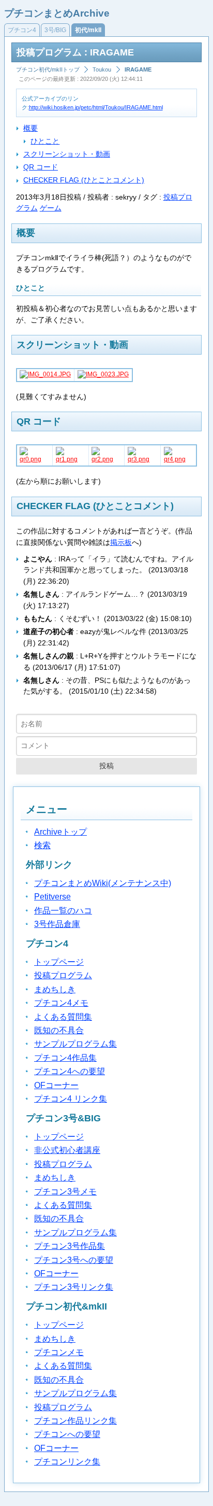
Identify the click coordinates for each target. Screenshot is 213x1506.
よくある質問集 (63, 1016)
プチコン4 (22, 30)
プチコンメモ (59, 1352)
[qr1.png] (70, 459)
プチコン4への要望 (69, 1071)
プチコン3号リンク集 (73, 1287)
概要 (30, 128)
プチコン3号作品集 (69, 1246)
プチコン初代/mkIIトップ (48, 69)
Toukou (102, 69)
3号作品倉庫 (57, 924)
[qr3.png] (142, 459)
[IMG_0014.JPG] (45, 374)
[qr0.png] (34, 459)
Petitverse (52, 896)
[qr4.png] (178, 459)
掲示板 (121, 542)
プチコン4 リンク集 (70, 1098)
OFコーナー (56, 1085)
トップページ (59, 962)
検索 (42, 845)
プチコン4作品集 (65, 1057)
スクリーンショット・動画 (66, 154)
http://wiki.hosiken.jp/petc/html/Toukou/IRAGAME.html (96, 107)
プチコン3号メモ (65, 1191)
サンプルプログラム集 (75, 1043)
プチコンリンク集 (67, 1461)
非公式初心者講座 (67, 1150)
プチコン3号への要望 (73, 1260)
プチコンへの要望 (67, 1434)
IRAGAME (138, 69)
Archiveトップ (60, 831)
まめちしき (54, 989)
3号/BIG (55, 30)
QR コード (40, 167)
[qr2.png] (106, 459)
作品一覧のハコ (63, 910)
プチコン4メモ (61, 1002)
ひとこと (45, 141)
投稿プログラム (63, 975)
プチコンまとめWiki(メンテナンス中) (102, 883)
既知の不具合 (59, 1030)
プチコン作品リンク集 (75, 1420)
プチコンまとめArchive (57, 13)
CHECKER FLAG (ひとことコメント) (83, 180)
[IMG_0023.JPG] (103, 374)
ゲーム (51, 208)
